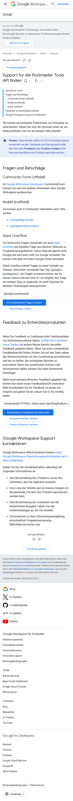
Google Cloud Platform (15, 760)
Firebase (7, 755)
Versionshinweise (12, 650)
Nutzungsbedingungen (15, 661)
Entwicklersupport (12, 655)
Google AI (8, 766)
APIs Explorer (10, 692)
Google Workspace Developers (25, 184)
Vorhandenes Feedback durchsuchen (28, 412)
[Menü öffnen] (5, 4)
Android (7, 744)
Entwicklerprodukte (13, 645)
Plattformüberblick (13, 639)
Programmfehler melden (24, 418)
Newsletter (8, 712)
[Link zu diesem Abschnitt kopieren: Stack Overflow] (30, 236)
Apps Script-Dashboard (15, 681)
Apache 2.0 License (21, 565)
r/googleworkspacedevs (24, 226)
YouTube (7, 722)
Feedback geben (16, 67)
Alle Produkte (10, 771)
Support (54, 53)
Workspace (39, 4)
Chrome (7, 749)
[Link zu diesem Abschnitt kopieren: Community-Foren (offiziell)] (48, 177)
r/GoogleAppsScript (21, 220)
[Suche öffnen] (53, 4)
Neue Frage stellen (20, 308)
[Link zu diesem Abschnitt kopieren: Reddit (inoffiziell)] (32, 202)
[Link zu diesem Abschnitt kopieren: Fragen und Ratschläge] (48, 168)
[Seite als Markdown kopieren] (36, 81)
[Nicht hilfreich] (29, 60)
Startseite (7, 53)
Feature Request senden (24, 424)
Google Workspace (26, 53)
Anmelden (63, 4)
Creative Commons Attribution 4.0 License (26, 562)
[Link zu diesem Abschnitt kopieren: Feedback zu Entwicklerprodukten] (6, 328)
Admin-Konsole (11, 675)
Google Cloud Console (14, 686)
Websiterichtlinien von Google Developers (33, 569)
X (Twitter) (8, 717)
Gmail (7, 14)
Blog (5, 706)
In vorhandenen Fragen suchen (24, 302)
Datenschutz (37, 785)
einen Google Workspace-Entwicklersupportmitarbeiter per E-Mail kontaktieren (35, 456)
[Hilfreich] (24, 60)
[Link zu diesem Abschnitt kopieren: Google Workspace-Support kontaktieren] (29, 444)
